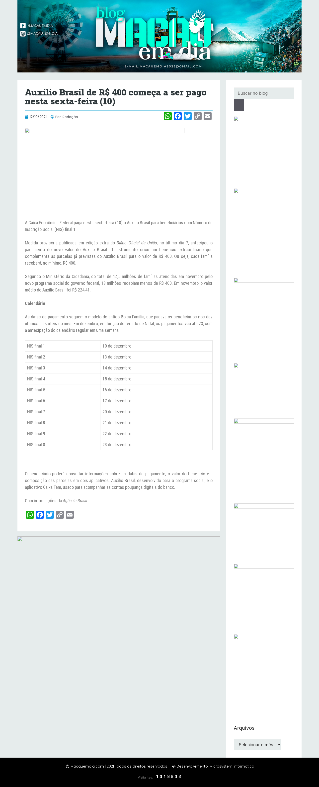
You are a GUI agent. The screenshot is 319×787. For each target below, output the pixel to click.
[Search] (239, 105)
